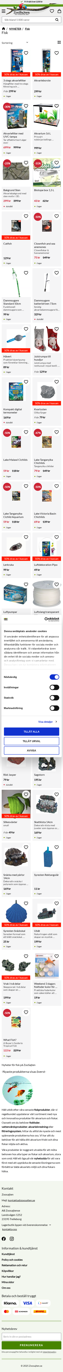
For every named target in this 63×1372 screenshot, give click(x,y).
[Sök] (57, 20)
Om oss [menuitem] (6, 1287)
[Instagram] (12, 1239)
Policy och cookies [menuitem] (12, 1259)
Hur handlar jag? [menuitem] (11, 1276)
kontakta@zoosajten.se (21, 1200)
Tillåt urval (31, 741)
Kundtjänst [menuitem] (8, 1253)
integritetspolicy (49, 1352)
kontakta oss (9, 1229)
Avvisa (31, 750)
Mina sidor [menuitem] (8, 1282)
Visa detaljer (45, 721)
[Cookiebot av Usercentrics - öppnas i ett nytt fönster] (45, 619)
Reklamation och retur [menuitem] (14, 1265)
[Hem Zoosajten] (28, 9)
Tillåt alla (31, 731)
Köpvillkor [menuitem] (8, 1270)
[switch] (54, 687)
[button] (4, 11)
